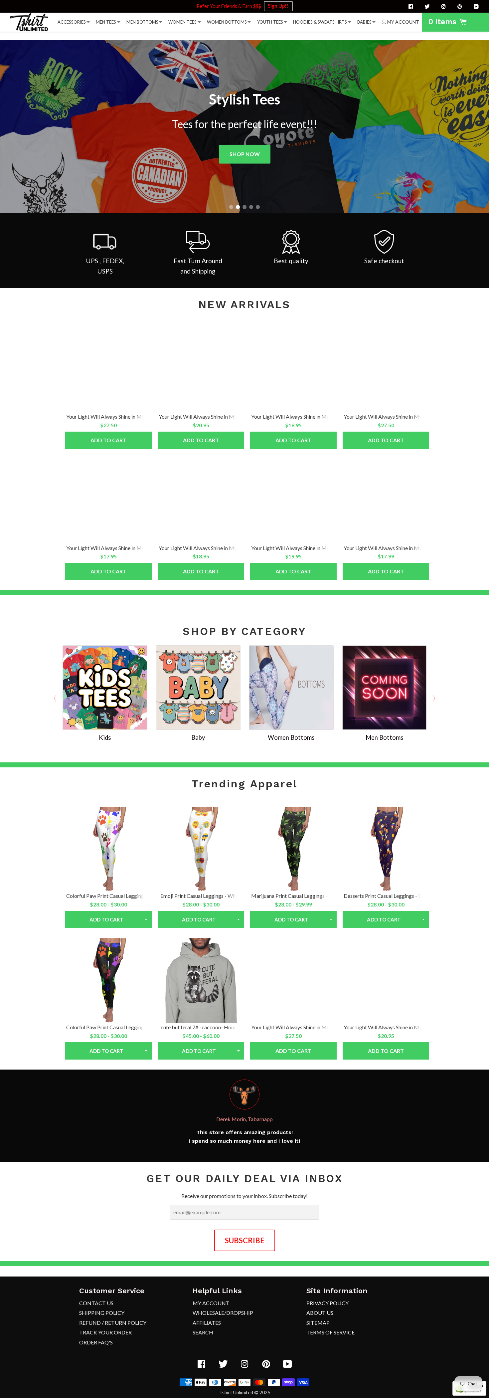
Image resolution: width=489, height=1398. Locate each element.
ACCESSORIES (72, 22)
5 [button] (258, 207)
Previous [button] (53, 698)
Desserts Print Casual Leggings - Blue (386, 896)
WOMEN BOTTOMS (227, 22)
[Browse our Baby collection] (198, 687)
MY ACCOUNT (402, 22)
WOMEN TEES (182, 22)
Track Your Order (105, 1332)
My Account (211, 1303)
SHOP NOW (245, 154)
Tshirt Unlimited (236, 1392)
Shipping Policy (101, 1312)
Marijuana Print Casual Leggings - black (296, 896)
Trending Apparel (244, 783)
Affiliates (207, 1322)
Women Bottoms (291, 737)
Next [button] (435, 698)
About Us (319, 1312)
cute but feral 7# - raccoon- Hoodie (201, 1027)
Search (203, 1332)
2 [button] (238, 207)
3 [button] (244, 207)
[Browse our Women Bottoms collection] (291, 687)
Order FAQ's (96, 1342)
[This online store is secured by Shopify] (469, 1393)
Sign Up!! (278, 6)
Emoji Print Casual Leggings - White (201, 896)
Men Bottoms (384, 737)
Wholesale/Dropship (223, 1312)
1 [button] (231, 207)
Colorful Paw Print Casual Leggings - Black (115, 1027)
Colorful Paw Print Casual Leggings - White (115, 896)
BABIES (364, 22)
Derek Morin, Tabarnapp (244, 1119)
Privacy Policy (327, 1303)
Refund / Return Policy (112, 1322)
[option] (244, 126)
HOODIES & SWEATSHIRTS (320, 22)
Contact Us (96, 1303)
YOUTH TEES (270, 22)
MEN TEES (106, 22)
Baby (198, 737)
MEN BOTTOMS (142, 22)
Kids (105, 737)
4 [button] (251, 207)
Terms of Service (330, 1332)
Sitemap (318, 1322)
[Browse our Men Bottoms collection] (384, 687)
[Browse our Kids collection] (105, 687)
